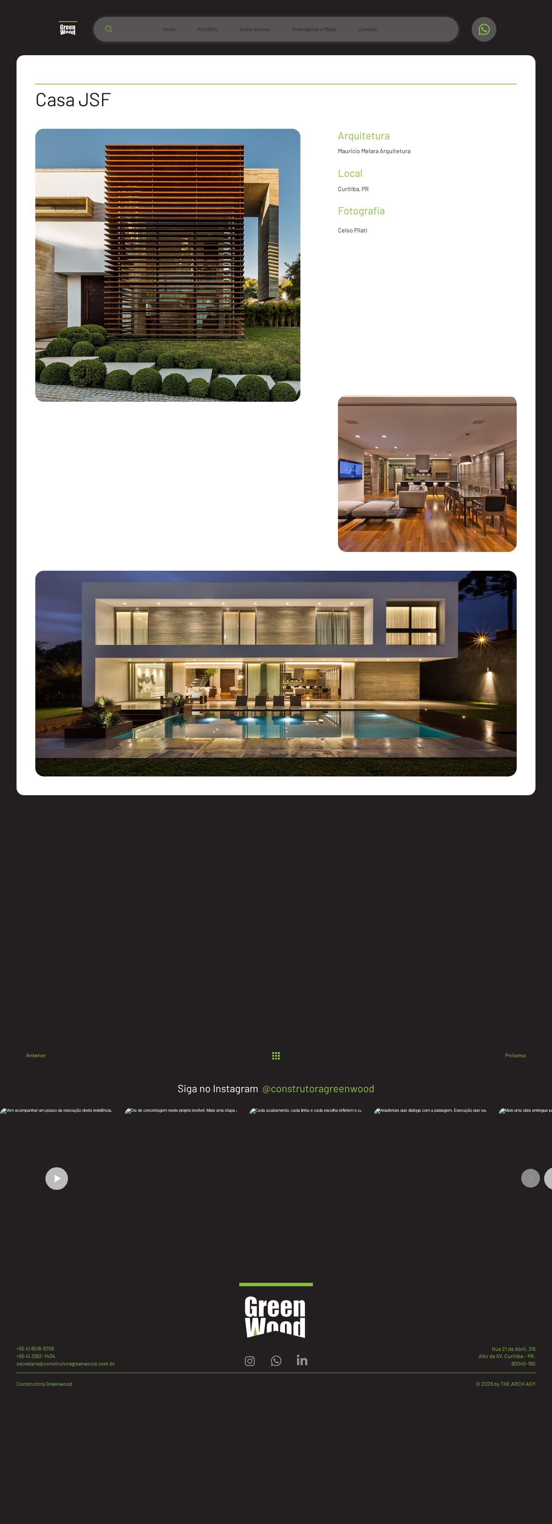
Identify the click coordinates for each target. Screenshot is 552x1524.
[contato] (484, 29)
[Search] (109, 29)
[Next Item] (530, 1178)
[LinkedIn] (302, 1360)
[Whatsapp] (276, 1360)
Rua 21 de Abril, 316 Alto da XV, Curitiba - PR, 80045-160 (507, 1356)
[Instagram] (249, 1360)
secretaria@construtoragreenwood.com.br (66, 1363)
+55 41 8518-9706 (35, 1348)
